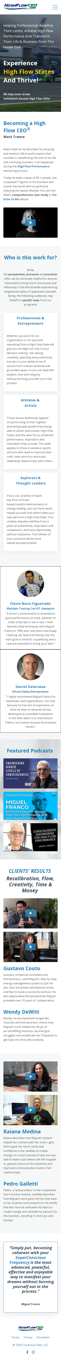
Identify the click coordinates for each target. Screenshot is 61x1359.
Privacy (28, 1337)
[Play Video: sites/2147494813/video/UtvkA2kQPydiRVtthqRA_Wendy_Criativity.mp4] (30, 946)
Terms (15, 1337)
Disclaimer (43, 1337)
